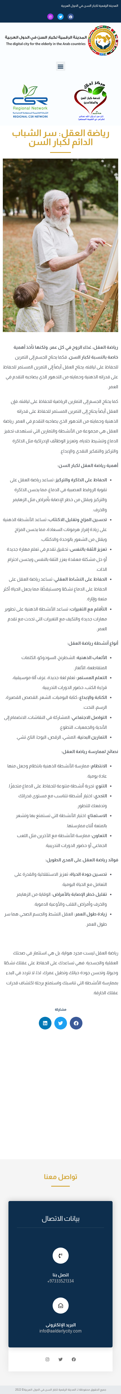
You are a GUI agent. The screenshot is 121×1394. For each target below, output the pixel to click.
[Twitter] (60, 17)
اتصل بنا (61, 1274)
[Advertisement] (60, 1095)
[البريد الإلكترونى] (61, 1306)
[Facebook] (71, 17)
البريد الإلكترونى (61, 1324)
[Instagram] (50, 17)
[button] (60, 66)
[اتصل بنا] (61, 1256)
